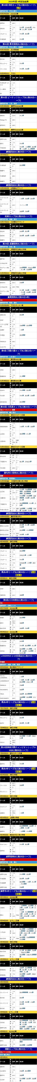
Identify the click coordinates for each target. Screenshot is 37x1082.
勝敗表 (19, 575)
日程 (34, 572)
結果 (18, 8)
